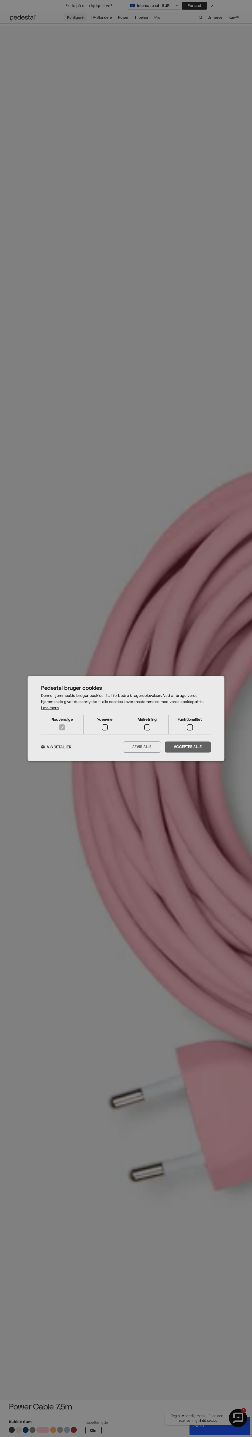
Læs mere (50, 707)
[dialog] (126, 718)
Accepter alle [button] (188, 747)
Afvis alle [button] (142, 747)
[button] (56, 747)
